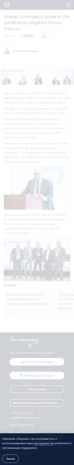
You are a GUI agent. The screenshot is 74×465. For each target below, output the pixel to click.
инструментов (44, 443)
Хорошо (10, 458)
